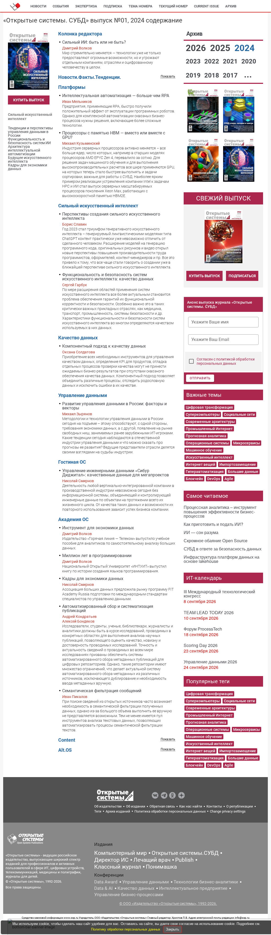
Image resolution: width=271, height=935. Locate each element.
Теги (97, 811)
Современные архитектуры (210, 421)
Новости (38, 6)
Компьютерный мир (120, 853)
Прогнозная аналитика (206, 436)
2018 (212, 75)
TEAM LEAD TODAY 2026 (209, 612)
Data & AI (103, 888)
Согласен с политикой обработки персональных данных (226, 361)
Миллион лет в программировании (97, 555)
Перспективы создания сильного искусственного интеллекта (111, 216)
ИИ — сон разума (201, 532)
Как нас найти (190, 806)
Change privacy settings (228, 811)
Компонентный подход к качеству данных (104, 346)
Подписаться (242, 276)
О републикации (239, 806)
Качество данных (136, 888)
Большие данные (243, 471)
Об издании (135, 806)
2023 (194, 61)
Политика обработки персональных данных (170, 811)
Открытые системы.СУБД (185, 853)
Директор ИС (111, 860)
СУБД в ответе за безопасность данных (222, 549)
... (248, 74)
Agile (228, 479)
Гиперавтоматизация (205, 471)
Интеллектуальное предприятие (193, 888)
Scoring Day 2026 (201, 645)
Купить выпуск (28, 100)
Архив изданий (118, 811)
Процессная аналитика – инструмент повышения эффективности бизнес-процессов (220, 511)
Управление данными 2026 (210, 662)
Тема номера (140, 6)
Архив (230, 6)
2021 (231, 61)
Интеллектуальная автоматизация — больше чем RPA (115, 95)
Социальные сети (239, 414)
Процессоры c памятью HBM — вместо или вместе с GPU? (113, 135)
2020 (248, 61)
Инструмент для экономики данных (98, 527)
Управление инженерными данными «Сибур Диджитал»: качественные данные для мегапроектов (115, 472)
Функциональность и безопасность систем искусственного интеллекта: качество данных (107, 276)
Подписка (112, 6)
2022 (212, 61)
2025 (221, 48)
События (61, 6)
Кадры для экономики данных (92, 578)
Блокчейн (194, 479)
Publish (184, 860)
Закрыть (172, 929)
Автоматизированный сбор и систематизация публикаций (107, 608)
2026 (197, 48)
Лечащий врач (151, 860)
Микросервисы (246, 443)
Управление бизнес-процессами (128, 894)
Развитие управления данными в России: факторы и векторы (114, 406)
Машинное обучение (204, 450)
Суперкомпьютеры (203, 414)
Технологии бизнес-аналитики (206, 881)
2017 (231, 75)
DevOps (213, 479)
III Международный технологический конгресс (219, 594)
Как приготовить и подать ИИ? (213, 524)
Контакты (214, 806)
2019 (194, 75)
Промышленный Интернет (209, 429)
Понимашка (161, 867)
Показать (168, 76)
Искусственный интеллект (209, 457)
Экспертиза (86, 6)
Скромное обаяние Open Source (215, 540)
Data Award (106, 881)
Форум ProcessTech (203, 629)
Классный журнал (117, 867)
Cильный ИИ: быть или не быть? (94, 42)
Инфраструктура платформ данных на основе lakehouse (221, 559)
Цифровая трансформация (209, 407)
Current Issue (206, 6)
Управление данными (145, 881)
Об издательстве (108, 806)
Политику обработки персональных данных (126, 929)
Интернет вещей (200, 464)
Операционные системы (207, 443)
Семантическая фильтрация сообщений (101, 690)
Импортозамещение (237, 464)
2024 (244, 48)
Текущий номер (173, 6)
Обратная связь (162, 806)
